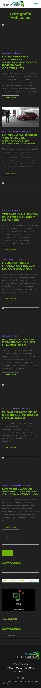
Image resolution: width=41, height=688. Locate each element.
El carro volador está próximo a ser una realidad (19, 342)
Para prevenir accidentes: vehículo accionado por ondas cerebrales (20, 62)
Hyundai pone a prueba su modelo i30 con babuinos (18, 266)
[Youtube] (23, 678)
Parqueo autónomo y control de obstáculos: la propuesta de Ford (19, 139)
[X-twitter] (18, 678)
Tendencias (16, 131)
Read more (11, 98)
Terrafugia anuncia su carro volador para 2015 (20, 217)
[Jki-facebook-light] (13, 678)
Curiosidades (7, 259)
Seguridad (6, 485)
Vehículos (16, 53)
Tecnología (7, 53)
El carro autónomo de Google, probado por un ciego (20, 415)
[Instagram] (28, 678)
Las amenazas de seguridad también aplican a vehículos (20, 491)
